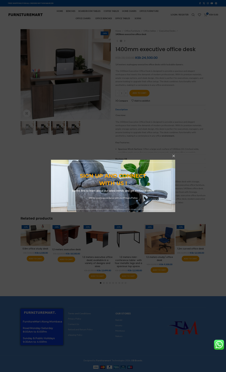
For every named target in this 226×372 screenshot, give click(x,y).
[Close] (174, 156)
